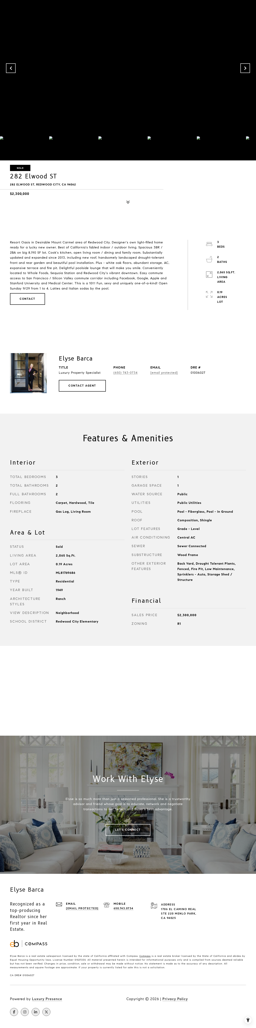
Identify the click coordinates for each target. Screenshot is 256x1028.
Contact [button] (27, 299)
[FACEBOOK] (14, 1012)
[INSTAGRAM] (25, 1012)
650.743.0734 (123, 908)
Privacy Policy (175, 999)
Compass (145, 955)
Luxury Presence (47, 999)
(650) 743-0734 (125, 373)
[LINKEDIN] (36, 1012)
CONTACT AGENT (82, 385)
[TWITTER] (46, 1012)
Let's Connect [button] (128, 830)
